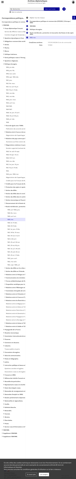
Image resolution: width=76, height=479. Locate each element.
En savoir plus (31, 474)
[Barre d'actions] (74, 18)
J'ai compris (44, 474)
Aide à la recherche (17, 12)
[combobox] (52, 9)
